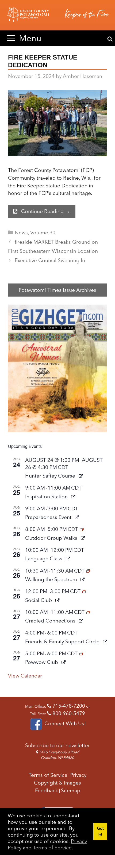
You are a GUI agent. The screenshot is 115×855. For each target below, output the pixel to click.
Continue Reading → (45, 211)
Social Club (39, 600)
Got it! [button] (100, 831)
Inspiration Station (47, 496)
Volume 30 (42, 232)
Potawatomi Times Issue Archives (57, 290)
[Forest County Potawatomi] (57, 15)
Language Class (44, 558)
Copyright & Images (57, 782)
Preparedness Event (49, 517)
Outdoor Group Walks (52, 538)
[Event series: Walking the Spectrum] (88, 571)
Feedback (46, 790)
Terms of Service (52, 847)
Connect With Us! (64, 723)
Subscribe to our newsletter (57, 745)
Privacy (78, 775)
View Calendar (25, 675)
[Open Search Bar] (110, 39)
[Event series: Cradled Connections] (88, 612)
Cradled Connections (51, 620)
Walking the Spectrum (51, 579)
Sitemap (70, 790)
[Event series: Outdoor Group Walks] (82, 529)
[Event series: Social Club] (84, 591)
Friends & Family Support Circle (63, 641)
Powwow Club (42, 662)
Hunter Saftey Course (50, 475)
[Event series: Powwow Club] (81, 653)
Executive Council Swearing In (50, 260)
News (21, 232)
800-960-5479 (68, 713)
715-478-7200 (68, 706)
